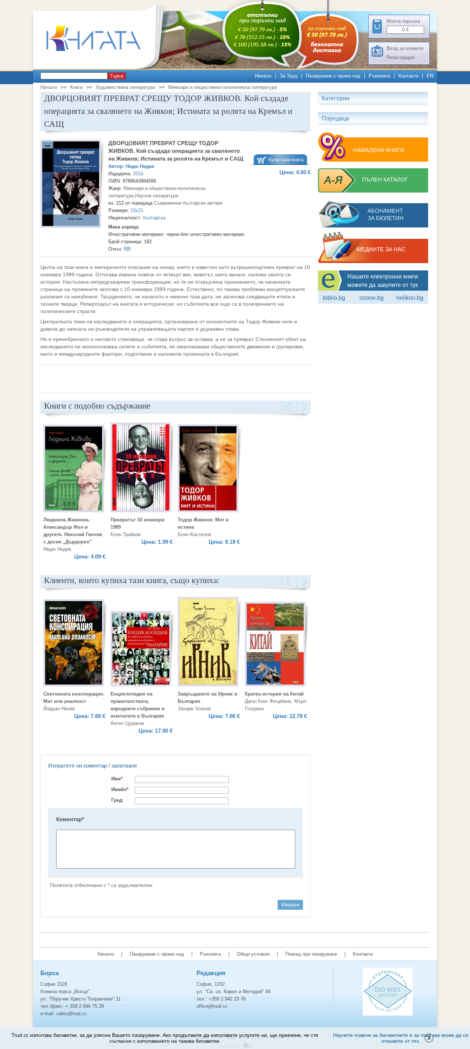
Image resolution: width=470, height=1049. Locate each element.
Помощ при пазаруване (311, 954)
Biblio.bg (334, 298)
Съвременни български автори (188, 203)
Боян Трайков (126, 534)
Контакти (408, 76)
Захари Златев (194, 708)
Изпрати (290, 905)
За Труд (288, 76)
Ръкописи (379, 76)
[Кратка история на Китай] (275, 645)
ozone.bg (371, 298)
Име (117, 779)
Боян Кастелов (194, 534)
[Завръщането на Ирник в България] (208, 643)
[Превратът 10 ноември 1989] (141, 468)
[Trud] (101, 67)
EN (430, 76)
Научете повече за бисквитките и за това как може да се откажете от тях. (401, 1038)
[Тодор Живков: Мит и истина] (208, 469)
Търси (116, 76)
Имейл (120, 789)
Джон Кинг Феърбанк (268, 701)
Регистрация (400, 57)
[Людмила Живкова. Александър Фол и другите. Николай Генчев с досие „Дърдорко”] (73, 469)
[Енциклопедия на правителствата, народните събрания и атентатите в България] (141, 650)
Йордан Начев (59, 708)
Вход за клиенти (405, 48)
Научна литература (156, 195)
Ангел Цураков (127, 723)
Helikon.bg (409, 298)
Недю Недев (140, 166)
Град (116, 800)
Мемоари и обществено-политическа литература (222, 87)
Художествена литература (125, 87)
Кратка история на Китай (274, 694)
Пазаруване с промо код (333, 76)
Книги (76, 87)
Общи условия (253, 954)
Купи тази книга (285, 159)
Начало (263, 76)
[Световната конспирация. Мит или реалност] (73, 644)
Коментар (70, 819)
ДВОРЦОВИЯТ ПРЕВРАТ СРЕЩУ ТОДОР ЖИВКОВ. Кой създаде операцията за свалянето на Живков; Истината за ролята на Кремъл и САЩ (175, 151)
